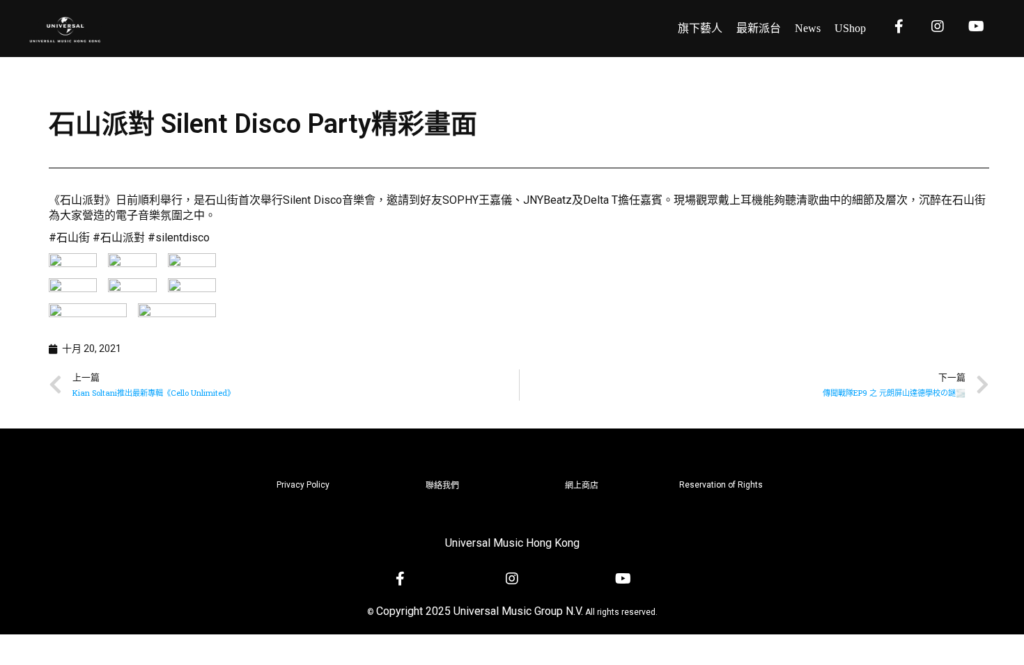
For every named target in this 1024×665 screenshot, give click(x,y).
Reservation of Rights (721, 485)
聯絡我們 (442, 485)
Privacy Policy (303, 485)
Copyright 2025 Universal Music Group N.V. (479, 611)
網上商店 (581, 485)
